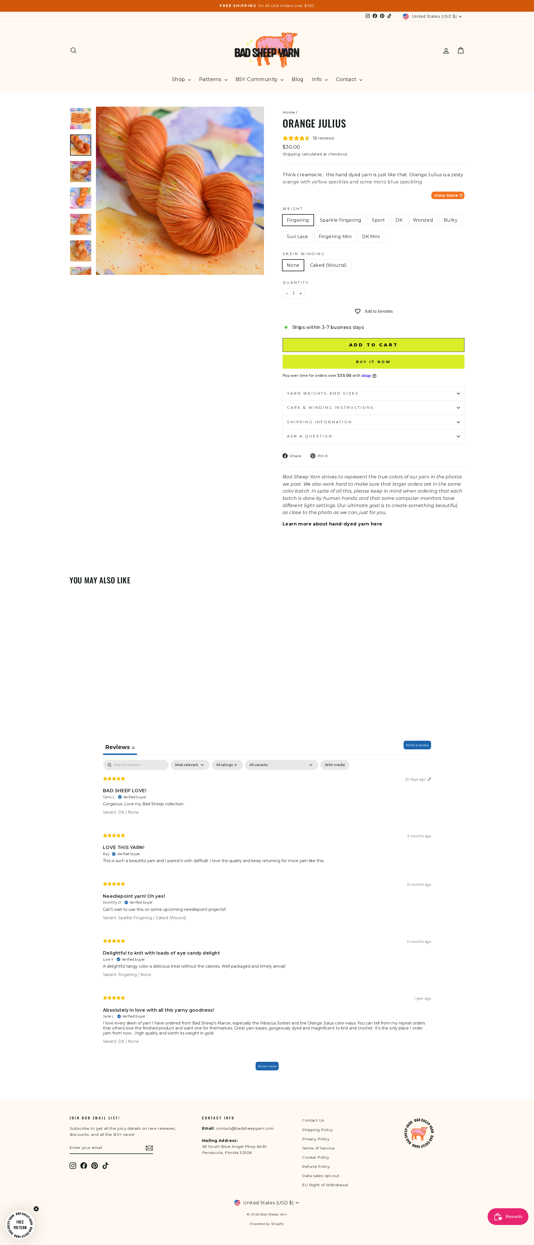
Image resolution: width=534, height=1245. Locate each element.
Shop (179, 79)
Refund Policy (316, 1166)
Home (289, 112)
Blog (298, 79)
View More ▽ (448, 195)
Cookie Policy (315, 1157)
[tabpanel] (267, 918)
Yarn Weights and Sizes (323, 393)
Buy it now (373, 361)
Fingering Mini (335, 236)
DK (398, 220)
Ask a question (310, 436)
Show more (267, 1066)
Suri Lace (297, 236)
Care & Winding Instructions (330, 407)
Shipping (291, 154)
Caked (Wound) (328, 265)
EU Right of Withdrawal (325, 1185)
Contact (347, 79)
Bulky (451, 220)
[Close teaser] (36, 1209)
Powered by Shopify (267, 1224)
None (293, 265)
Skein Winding (304, 254)
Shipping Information (319, 422)
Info (317, 79)
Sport (378, 220)
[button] (20, 1224)
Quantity (296, 282)
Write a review (417, 745)
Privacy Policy (315, 1139)
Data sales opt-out (320, 1175)
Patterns (211, 79)
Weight (293, 209)
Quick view (116, 685)
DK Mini (371, 236)
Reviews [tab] (120, 747)
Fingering (298, 220)
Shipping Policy (317, 1129)
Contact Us (313, 1120)
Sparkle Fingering (341, 220)
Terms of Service (318, 1148)
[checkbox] (334, 765)
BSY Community (258, 79)
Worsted (423, 220)
